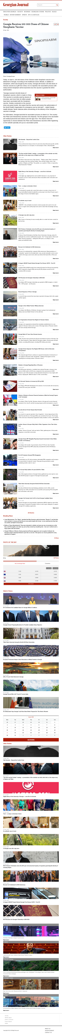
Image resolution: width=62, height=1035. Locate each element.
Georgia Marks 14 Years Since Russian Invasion (30, 334)
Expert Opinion (8, 1021)
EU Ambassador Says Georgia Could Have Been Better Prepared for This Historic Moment (25, 711)
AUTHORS (31, 740)
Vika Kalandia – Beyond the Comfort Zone (28, 139)
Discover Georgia (9, 11)
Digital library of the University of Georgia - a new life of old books (34, 171)
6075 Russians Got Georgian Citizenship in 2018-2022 (31, 277)
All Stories (31, 513)
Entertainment (15, 14)
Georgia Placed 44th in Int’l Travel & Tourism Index (15, 694)
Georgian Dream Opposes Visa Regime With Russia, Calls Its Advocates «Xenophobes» (36, 349)
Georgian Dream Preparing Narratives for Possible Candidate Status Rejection (22, 624)
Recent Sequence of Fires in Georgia (27, 291)
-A (55, 24)
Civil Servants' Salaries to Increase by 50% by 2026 (31, 381)
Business (27, 11)
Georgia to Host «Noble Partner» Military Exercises (31, 305)
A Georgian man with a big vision (26, 215)
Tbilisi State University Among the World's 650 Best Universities (34, 483)
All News (56, 538)
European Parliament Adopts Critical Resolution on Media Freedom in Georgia (22, 659)
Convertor (47, 563)
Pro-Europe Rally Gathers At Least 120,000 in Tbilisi (31, 469)
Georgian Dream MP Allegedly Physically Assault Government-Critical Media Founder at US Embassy (37, 439)
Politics (48, 11)
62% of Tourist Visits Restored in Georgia (13, 676)
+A (57, 24)
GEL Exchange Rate (20, 563)
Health (6, 1023)
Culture (6, 942)
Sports (24, 14)
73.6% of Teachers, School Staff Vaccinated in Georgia (48, 98)
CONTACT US (48, 1032)
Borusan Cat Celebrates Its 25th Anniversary (29, 247)
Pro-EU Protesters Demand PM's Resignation (29, 455)
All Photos (56, 558)
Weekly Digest (8, 1017)
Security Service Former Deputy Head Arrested (30, 409)
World (6, 14)
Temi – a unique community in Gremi (27, 186)
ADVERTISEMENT (49, 1030)
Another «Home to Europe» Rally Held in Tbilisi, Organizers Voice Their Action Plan (37, 425)
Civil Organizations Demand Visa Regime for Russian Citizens (33, 319)
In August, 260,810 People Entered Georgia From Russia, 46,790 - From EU (36, 263)
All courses (31, 583)
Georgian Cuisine (37, 11)
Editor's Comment (9, 1019)
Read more (55, 147)
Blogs (54, 11)
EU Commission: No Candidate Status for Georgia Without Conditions (20, 607)
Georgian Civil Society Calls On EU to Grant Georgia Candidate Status (35, 498)
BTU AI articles (33, 14)
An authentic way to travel (24, 200)
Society (20, 11)
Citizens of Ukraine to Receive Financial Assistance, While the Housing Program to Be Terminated (38, 396)
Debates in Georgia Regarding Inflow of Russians (30, 365)
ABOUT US (47, 1028)
